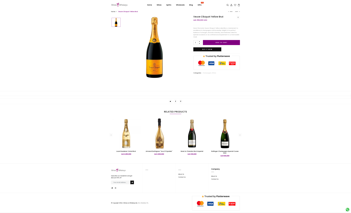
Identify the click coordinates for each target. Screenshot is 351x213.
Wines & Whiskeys (129, 203)
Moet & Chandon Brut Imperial (192, 151)
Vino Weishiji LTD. (143, 203)
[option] (116, 22)
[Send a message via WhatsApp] (347, 209)
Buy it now (207, 49)
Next (236, 11)
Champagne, (207, 73)
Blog (191, 5)
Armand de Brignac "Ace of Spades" (159, 151)
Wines (159, 5)
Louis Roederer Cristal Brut (126, 151)
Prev (231, 11)
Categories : (197, 73)
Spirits (168, 5)
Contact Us (182, 177)
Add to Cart (221, 42)
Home (149, 5)
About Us (181, 174)
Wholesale (180, 5)
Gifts (200, 4)
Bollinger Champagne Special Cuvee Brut (224, 152)
